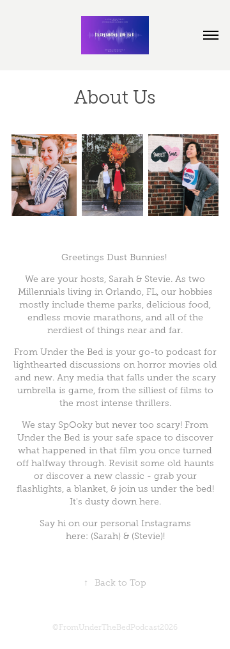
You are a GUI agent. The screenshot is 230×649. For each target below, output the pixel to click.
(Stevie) (147, 536)
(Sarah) (106, 536)
